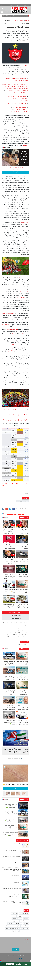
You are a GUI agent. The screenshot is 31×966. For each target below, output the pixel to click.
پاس (17, 145)
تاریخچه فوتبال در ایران (12, 104)
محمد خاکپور (17, 91)
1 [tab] (21, 758)
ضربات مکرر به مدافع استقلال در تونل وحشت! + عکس (17, 634)
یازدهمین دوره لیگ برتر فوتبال (20, 99)
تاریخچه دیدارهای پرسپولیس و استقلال (16, 78)
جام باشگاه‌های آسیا (7, 324)
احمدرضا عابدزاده (23, 89)
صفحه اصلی (27, 20)
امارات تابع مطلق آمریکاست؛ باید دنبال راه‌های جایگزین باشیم (16, 750)
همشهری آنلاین (19, 9)
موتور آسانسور (15, 913)
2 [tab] (19, 758)
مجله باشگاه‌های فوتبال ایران (22, 501)
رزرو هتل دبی (16, 931)
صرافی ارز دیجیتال (16, 926)
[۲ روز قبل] (25, 858)
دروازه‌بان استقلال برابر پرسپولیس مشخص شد (19, 628)
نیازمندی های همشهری (17, 5)
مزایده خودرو (15, 921)
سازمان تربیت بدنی (21, 297)
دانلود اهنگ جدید (24, 931)
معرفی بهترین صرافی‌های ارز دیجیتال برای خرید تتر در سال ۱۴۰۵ (11, 844)
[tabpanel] (15, 742)
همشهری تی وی (3, 5)
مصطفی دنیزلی (16, 344)
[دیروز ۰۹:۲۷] (25, 845)
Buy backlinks (25, 926)
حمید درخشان (24, 91)
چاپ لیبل (10, 923)
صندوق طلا (8, 926)
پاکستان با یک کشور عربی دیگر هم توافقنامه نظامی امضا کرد (16, 630)
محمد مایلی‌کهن (9, 91)
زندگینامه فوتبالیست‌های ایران (20, 110)
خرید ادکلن (25, 918)
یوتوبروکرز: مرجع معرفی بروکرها (12, 928)
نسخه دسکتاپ (15, 949)
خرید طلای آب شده (24, 921)
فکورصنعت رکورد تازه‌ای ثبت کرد (15, 875)
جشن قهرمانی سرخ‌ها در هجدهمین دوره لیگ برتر (15, 420)
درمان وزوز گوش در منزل (16, 882)
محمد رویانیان (15, 93)
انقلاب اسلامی (22, 277)
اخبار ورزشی (22, 20)
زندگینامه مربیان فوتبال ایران (19, 107)
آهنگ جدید (25, 923)
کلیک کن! (15, 172)
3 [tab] (17, 758)
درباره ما (26, 939)
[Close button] (30, 961)
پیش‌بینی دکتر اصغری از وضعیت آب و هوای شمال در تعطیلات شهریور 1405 (12, 870)
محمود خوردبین (6, 84)
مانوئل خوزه (12, 349)
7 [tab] (10, 758)
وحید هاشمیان (24, 93)
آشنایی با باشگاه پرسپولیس (18, 27)
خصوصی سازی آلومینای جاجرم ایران (14, 863)
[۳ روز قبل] (25, 890)
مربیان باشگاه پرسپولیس (21, 81)
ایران (22, 65)
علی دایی (13, 84)
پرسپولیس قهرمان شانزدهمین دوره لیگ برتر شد (14, 410)
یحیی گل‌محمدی (15, 86)
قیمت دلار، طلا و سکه (24, 941)
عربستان (14, 333)
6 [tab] (12, 758)
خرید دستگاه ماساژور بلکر (23, 916)
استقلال (25, 145)
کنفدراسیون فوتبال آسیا (12, 329)
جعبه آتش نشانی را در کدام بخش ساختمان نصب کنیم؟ (12, 851)
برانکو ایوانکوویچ (21, 84)
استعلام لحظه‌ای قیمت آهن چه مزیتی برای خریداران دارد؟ (12, 857)
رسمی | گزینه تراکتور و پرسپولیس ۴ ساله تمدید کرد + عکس (16, 632)
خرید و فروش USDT (24, 913)
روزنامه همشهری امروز (26, 5)
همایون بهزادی (24, 86)
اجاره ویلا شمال (12, 916)
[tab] (15, 612)
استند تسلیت (8, 921)
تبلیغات (26, 942)
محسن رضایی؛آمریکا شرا (22, 16)
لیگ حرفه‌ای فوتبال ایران (8, 313)
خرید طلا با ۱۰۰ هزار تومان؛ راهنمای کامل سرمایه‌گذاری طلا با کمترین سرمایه (14, 895)
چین (22, 333)
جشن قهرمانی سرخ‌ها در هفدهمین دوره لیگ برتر (15, 415)
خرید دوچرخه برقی (17, 923)
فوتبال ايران (16, 20)
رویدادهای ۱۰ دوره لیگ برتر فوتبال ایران (16, 96)
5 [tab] (14, 758)
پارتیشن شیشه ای (24, 928)
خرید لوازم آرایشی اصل (16, 918)
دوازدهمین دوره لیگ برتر (21, 101)
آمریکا (25, 65)
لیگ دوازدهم (9, 351)
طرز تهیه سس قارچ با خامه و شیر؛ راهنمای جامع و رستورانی (12, 889)
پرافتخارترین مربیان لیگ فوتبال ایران (19, 112)
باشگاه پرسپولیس (25, 222)
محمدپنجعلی (7, 86)
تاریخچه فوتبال (22, 104)
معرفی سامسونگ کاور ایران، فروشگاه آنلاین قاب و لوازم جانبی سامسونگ (12, 902)
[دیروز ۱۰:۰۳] (15, 738)
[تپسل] (3, 147)
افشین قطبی (15, 89)
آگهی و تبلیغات (10, 5)
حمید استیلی (8, 89)
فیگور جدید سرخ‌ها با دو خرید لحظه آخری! (19, 626)
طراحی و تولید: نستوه (15, 959)
